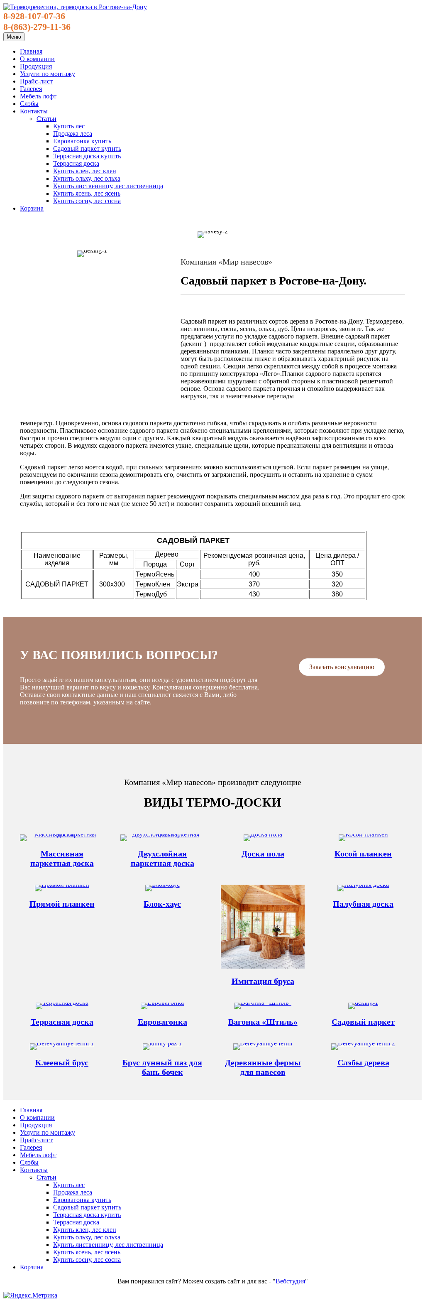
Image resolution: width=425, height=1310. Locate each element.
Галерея (31, 88)
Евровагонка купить (82, 141)
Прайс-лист (36, 81)
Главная (31, 51)
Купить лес (69, 126)
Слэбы (29, 103)
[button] (342, 667)
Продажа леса (72, 133)
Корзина (32, 208)
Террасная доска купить (87, 155)
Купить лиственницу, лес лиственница (108, 185)
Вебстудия (290, 1281)
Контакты (34, 111)
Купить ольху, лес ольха (86, 178)
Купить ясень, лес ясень (86, 193)
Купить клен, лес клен (84, 170)
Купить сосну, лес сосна (87, 200)
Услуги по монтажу (47, 73)
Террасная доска (76, 163)
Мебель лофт (38, 96)
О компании (37, 58)
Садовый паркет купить (87, 148)
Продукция (36, 66)
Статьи (46, 118)
